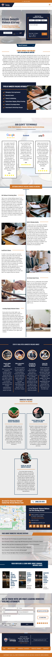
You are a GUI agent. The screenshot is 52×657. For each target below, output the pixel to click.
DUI (4, 648)
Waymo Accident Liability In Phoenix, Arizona (29, 577)
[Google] (14, 33)
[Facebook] (17, 34)
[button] (26, 45)
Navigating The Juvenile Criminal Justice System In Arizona (46, 577)
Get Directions (40, 517)
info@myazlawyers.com (39, 640)
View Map (33, 517)
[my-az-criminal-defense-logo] (6, 3)
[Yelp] (20, 33)
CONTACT (46, 648)
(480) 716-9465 (24, 643)
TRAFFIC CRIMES (36, 648)
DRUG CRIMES (11, 648)
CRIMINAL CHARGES (23, 648)
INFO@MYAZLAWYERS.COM (38, 522)
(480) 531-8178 (34, 520)
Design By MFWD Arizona (42, 655)
